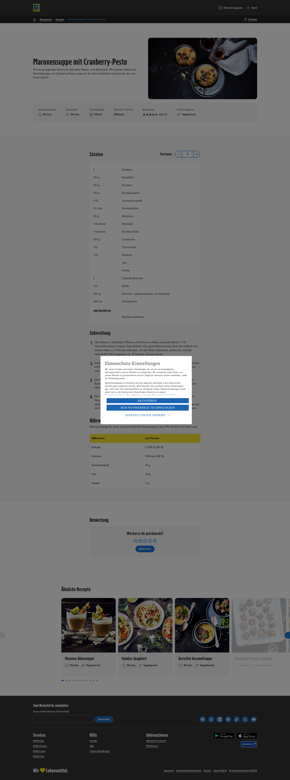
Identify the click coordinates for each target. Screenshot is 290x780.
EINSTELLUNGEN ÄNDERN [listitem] (145, 415)
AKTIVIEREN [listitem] (147, 400)
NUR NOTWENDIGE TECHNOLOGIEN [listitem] (148, 407)
